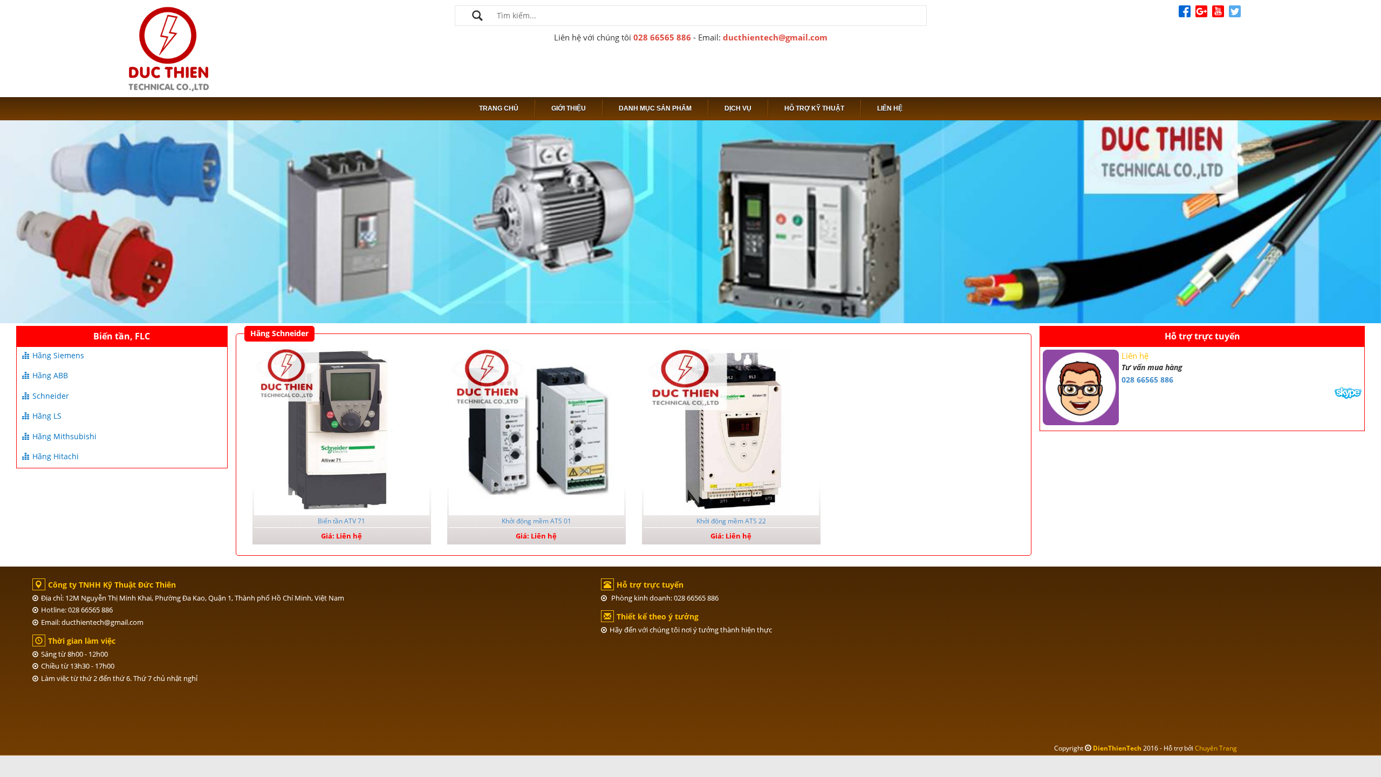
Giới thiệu (568, 108)
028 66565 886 (662, 37)
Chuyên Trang (1216, 748)
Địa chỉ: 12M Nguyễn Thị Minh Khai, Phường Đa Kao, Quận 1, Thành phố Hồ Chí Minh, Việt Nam (192, 598)
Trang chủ (498, 108)
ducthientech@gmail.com (775, 37)
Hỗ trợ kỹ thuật (814, 108)
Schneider (50, 396)
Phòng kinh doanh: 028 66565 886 (664, 598)
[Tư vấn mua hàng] (1348, 391)
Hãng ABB (50, 375)
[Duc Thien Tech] (168, 48)
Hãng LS (46, 416)
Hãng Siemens (58, 355)
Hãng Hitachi (55, 456)
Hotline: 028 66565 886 (77, 610)
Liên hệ (890, 108)
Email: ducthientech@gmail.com (92, 622)
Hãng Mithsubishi (64, 436)
